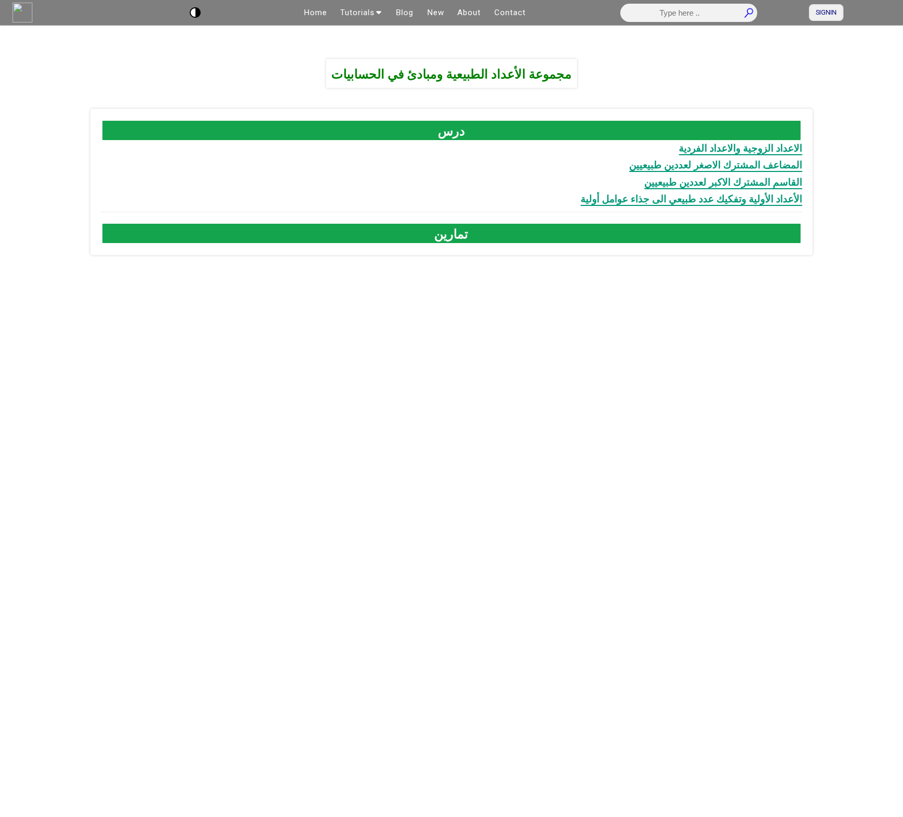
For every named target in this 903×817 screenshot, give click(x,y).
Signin (826, 12)
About (469, 12)
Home (315, 12)
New (435, 12)
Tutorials (357, 12)
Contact (510, 12)
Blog (404, 12)
